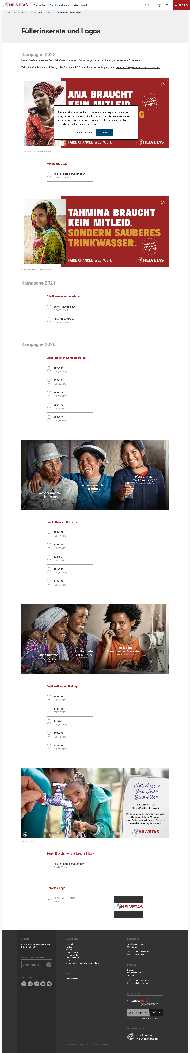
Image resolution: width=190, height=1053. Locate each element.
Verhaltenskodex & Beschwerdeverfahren (82, 963)
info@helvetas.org (142, 954)
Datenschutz (84, 1044)
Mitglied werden (72, 955)
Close (105, 132)
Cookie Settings (83, 132)
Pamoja (104, 1044)
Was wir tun (39, 4)
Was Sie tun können (60, 4)
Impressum (95, 1044)
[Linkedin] (49, 984)
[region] (96, 122)
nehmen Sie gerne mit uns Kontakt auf (138, 67)
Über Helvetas (71, 944)
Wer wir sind (80, 4)
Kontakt (69, 947)
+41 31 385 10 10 (142, 980)
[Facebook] (23, 984)
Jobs (68, 960)
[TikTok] (36, 984)
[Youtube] (42, 984)
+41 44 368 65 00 (142, 951)
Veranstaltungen (72, 957)
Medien (69, 949)
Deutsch (149, 5)
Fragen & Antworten (74, 952)
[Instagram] (30, 984)
